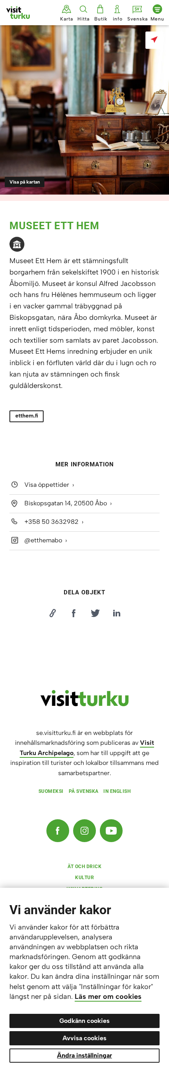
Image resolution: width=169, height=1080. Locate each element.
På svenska (84, 791)
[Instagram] (84, 830)
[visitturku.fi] (84, 704)
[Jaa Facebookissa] (74, 613)
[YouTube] (111, 830)
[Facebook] (57, 830)
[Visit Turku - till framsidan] (18, 12)
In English (116, 791)
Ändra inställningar (84, 1055)
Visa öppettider (46, 485)
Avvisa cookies (84, 1038)
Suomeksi (51, 791)
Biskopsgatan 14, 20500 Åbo (65, 503)
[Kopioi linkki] (52, 613)
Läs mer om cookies (108, 996)
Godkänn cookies (84, 1020)
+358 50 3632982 (51, 521)
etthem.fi (26, 415)
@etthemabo (43, 540)
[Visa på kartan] (154, 40)
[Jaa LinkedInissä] (116, 613)
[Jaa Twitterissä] (95, 613)
